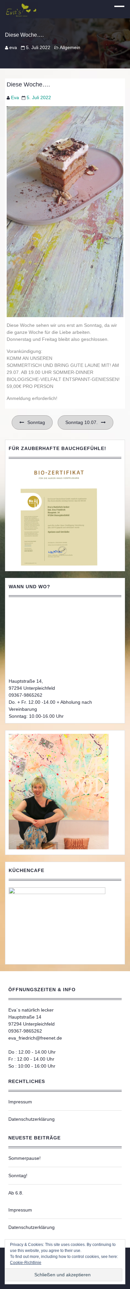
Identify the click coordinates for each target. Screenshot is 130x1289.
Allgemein (70, 47)
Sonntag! (17, 1175)
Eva (15, 97)
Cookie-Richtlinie (25, 1262)
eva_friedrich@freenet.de (35, 1038)
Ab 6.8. (15, 1193)
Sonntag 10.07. (81, 422)
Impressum (20, 1101)
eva (13, 47)
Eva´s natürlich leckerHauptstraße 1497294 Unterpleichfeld (31, 1017)
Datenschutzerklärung (31, 1119)
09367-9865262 (25, 695)
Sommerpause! (24, 1158)
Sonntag (36, 422)
